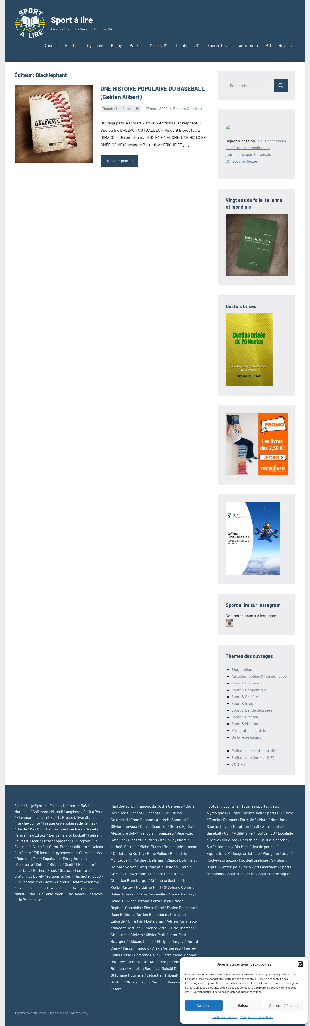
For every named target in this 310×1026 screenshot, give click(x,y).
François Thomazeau (156, 833)
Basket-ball (252, 812)
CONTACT (240, 764)
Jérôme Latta (148, 900)
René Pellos (157, 853)
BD (268, 45)
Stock (52, 870)
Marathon (241, 826)
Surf (210, 846)
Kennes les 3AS (75, 805)
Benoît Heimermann (180, 846)
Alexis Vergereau (166, 948)
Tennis (181, 45)
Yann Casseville (152, 894)
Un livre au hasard (247, 737)
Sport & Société (245, 696)
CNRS (31, 894)
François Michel (172, 961)
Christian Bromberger (129, 880)
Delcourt (53, 829)
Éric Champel (182, 927)
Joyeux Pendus (57, 882)
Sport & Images (244, 703)
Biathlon (241, 846)
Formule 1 (248, 819)
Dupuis (48, 858)
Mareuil (57, 811)
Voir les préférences (284, 1005)
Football (72, 45)
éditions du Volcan (88, 846)
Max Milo (36, 829)
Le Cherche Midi (29, 882)
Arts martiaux (265, 867)
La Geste (24, 853)
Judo (286, 853)
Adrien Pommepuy (182, 921)
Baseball (110, 108)
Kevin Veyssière (173, 839)
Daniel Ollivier (122, 900)
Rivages (56, 864)
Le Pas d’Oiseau (27, 841)
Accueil (50, 45)
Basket (136, 45)
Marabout (22, 811)
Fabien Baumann (181, 907)
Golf (227, 833)
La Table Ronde (51, 894)
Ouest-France (60, 846)
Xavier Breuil (137, 982)
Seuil (69, 864)
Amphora (73, 811)
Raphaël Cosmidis (126, 907)
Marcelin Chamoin (166, 982)
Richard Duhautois (165, 873)
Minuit (19, 894)
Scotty (98, 876)
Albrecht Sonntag (171, 819)
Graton (20, 876)
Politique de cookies (225, 1017)
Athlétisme (243, 833)
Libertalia (22, 870)
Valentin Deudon (164, 867)
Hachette (82, 876)
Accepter (204, 1005)
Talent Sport (49, 817)
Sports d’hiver (219, 45)
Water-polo (230, 867)
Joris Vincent (131, 812)
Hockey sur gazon (221, 860)
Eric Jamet (76, 894)
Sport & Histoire (245, 683)
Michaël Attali (157, 927)
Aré (153, 961)
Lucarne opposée (55, 841)
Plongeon (271, 853)
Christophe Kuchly (128, 853)
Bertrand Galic (146, 955)
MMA (247, 867)
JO (197, 45)
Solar (19, 805)
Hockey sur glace (223, 839)
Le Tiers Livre (44, 888)
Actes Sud (23, 888)
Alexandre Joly (123, 833)
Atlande (21, 829)
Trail (255, 826)
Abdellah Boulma (143, 968)
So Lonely (36, 876)
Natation (278, 819)
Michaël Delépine (174, 968)
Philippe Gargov (170, 941)
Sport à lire (72, 19)
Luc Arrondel (136, 873)
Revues (285, 45)
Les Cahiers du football (67, 835)
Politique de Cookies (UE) (253, 757)
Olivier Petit (156, 934)
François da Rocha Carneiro (159, 806)
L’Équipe (53, 805)
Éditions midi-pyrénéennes (55, 853)
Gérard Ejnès (181, 826)
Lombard (82, 870)
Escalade (285, 833)
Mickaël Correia (124, 846)
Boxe (289, 812)
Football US (265, 833)
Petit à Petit (93, 811)
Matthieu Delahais (148, 860)
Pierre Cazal (154, 907)
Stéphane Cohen (178, 887)
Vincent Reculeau (128, 927)
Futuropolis (81, 841)
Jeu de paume (264, 846)
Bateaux (230, 819)
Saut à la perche (274, 839)
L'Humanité (85, 864)
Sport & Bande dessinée (252, 710)
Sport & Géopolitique (249, 689)
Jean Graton (173, 900)
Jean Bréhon (121, 914)
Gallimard (40, 811)
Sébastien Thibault (162, 975)
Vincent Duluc (157, 812)
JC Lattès (38, 846)
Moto (263, 819)
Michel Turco (150, 846)
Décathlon (249, 839)
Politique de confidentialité (256, 1017)
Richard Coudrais (187, 108)
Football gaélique (253, 860)
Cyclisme (95, 45)
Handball (224, 846)
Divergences (81, 888)
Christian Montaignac (146, 921)
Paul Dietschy (122, 806)
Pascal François (136, 948)
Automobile (272, 826)
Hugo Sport (35, 805)
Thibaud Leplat (141, 941)
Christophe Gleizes (127, 934)
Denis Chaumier (153, 826)
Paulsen (94, 835)
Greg (143, 867)
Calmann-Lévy (90, 853)
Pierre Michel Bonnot (179, 955)
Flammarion (26, 817)
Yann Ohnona (142, 819)
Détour (41, 864)
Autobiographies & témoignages (259, 676)
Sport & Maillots (245, 723)
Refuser (244, 1005)
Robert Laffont (28, 858)
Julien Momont (123, 894)
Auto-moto (248, 45)
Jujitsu (212, 867)
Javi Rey (118, 961)
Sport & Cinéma (245, 716)
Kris (192, 860)
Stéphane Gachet (165, 880)
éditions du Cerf (59, 876)
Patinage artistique (243, 853)
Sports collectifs (241, 873)
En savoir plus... (117, 160)
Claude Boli (176, 860)
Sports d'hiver (218, 826)
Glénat (63, 888)
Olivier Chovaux (124, 826)
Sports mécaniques (274, 873)
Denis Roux (137, 961)
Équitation (216, 853)
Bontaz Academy (85, 882)
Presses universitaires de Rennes (69, 823)
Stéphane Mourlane (127, 975)
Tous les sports (254, 806)
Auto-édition (73, 829)
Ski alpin (278, 860)
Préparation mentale (249, 730)
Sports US (158, 45)
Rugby (116, 45)
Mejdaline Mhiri (148, 887)
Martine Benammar (151, 914)
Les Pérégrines (68, 858)
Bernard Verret (123, 867)
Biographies (242, 669)
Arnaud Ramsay (181, 894)
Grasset (66, 870)
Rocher (39, 870)
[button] (300, 964)
